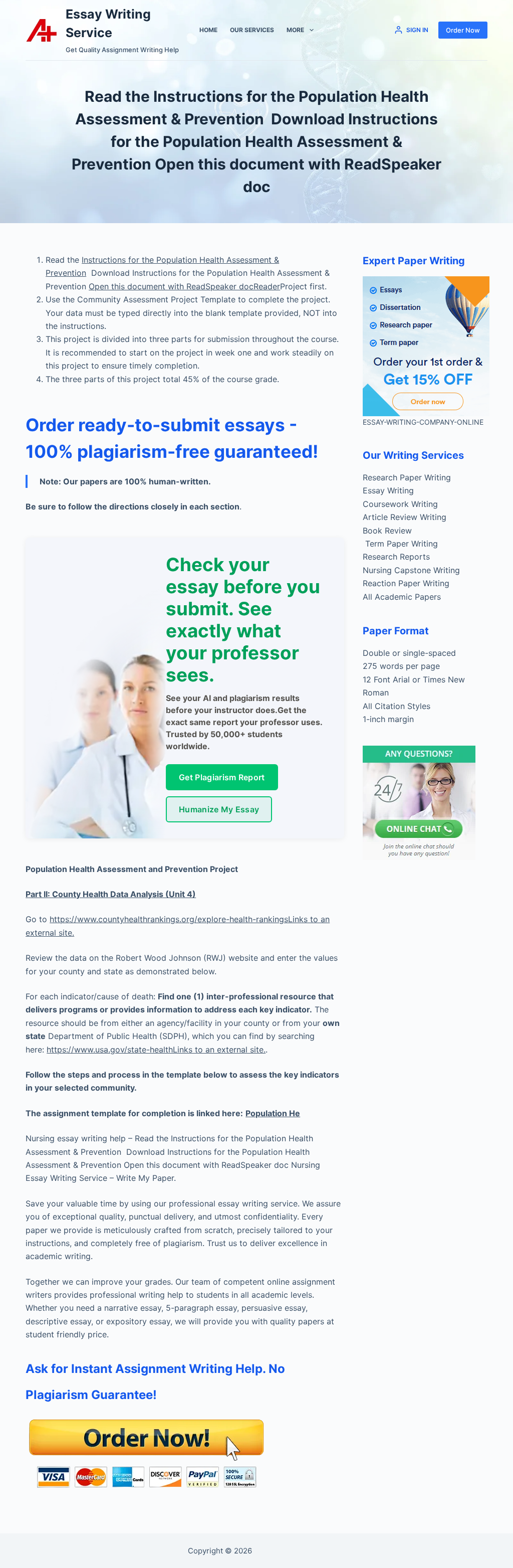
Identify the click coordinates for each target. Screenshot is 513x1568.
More (295, 30)
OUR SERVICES (252, 30)
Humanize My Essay (219, 809)
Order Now (463, 30)
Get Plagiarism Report (222, 777)
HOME (208, 30)
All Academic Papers (402, 597)
